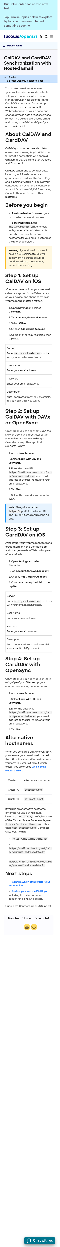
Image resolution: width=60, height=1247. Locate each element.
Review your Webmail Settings (29, 891)
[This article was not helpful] (34, 927)
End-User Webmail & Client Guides (25, 81)
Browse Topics (14, 45)
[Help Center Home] (40, 36)
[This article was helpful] (27, 927)
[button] (46, 36)
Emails (12, 77)
